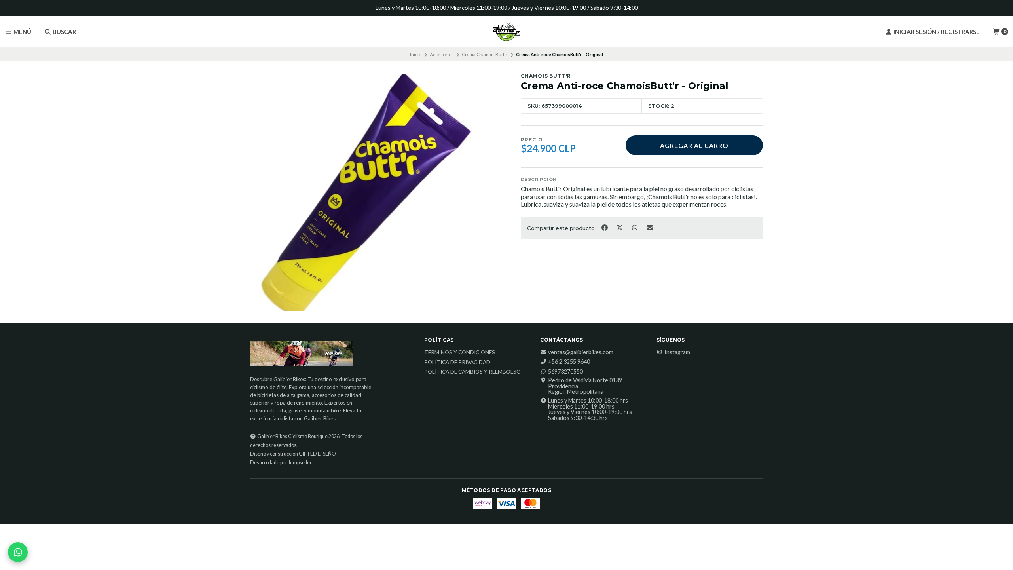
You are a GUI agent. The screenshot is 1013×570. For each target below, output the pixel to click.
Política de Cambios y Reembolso (472, 372)
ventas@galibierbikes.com (580, 352)
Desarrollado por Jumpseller (280, 463)
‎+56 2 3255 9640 (569, 362)
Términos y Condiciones (459, 352)
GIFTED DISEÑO (317, 454)
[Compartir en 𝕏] (620, 227)
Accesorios (442, 54)
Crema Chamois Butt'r (485, 54)
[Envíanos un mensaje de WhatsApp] (18, 552)
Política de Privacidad (457, 362)
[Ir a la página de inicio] (506, 32)
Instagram (677, 352)
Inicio (415, 54)
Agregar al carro (694, 145)
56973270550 (565, 371)
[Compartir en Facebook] (605, 227)
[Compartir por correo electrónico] (650, 227)
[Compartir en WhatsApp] (635, 227)
